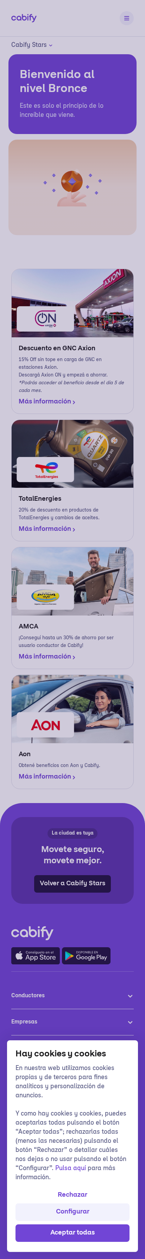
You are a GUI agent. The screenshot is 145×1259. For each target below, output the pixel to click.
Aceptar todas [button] (72, 1233)
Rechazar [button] (72, 1195)
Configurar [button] (72, 1212)
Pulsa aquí (70, 1169)
